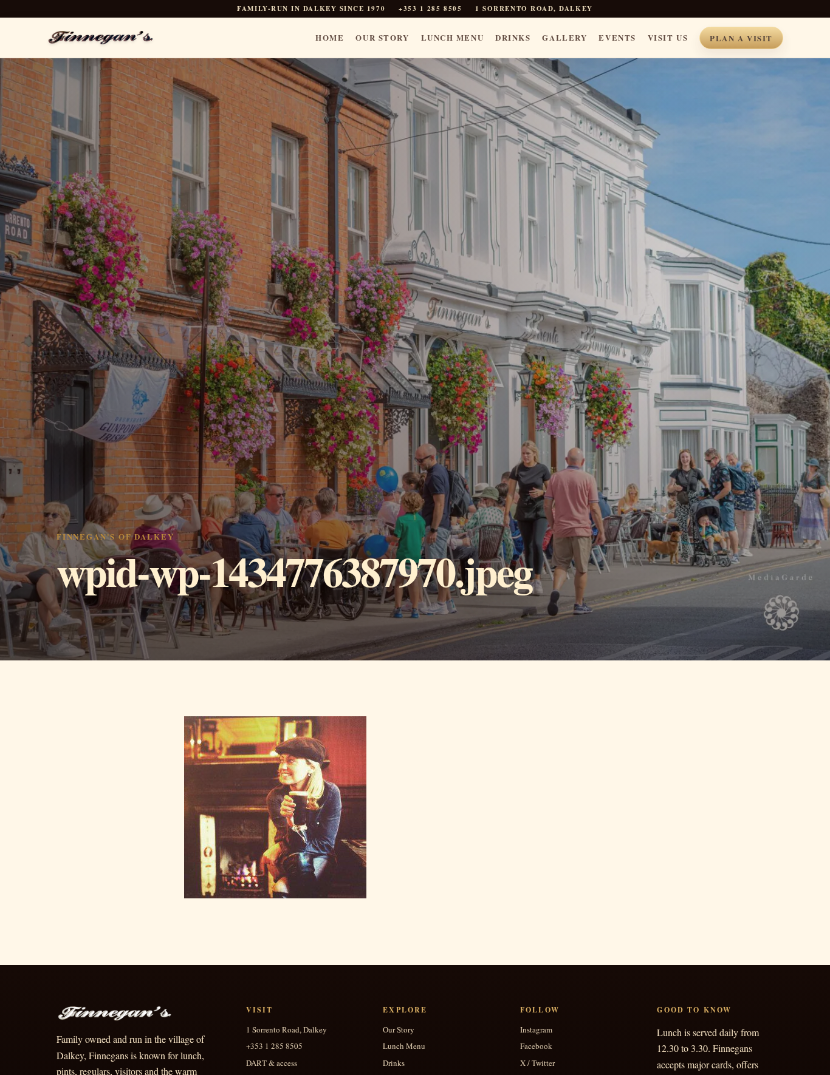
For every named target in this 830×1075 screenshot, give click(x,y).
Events (617, 37)
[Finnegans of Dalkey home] (109, 37)
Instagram (536, 1030)
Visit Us (668, 37)
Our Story (382, 37)
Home (329, 37)
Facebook (536, 1046)
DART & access (271, 1063)
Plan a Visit (741, 38)
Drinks (512, 37)
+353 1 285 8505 (430, 8)
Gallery (564, 37)
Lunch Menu (452, 37)
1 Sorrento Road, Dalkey (286, 1030)
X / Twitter (537, 1063)
